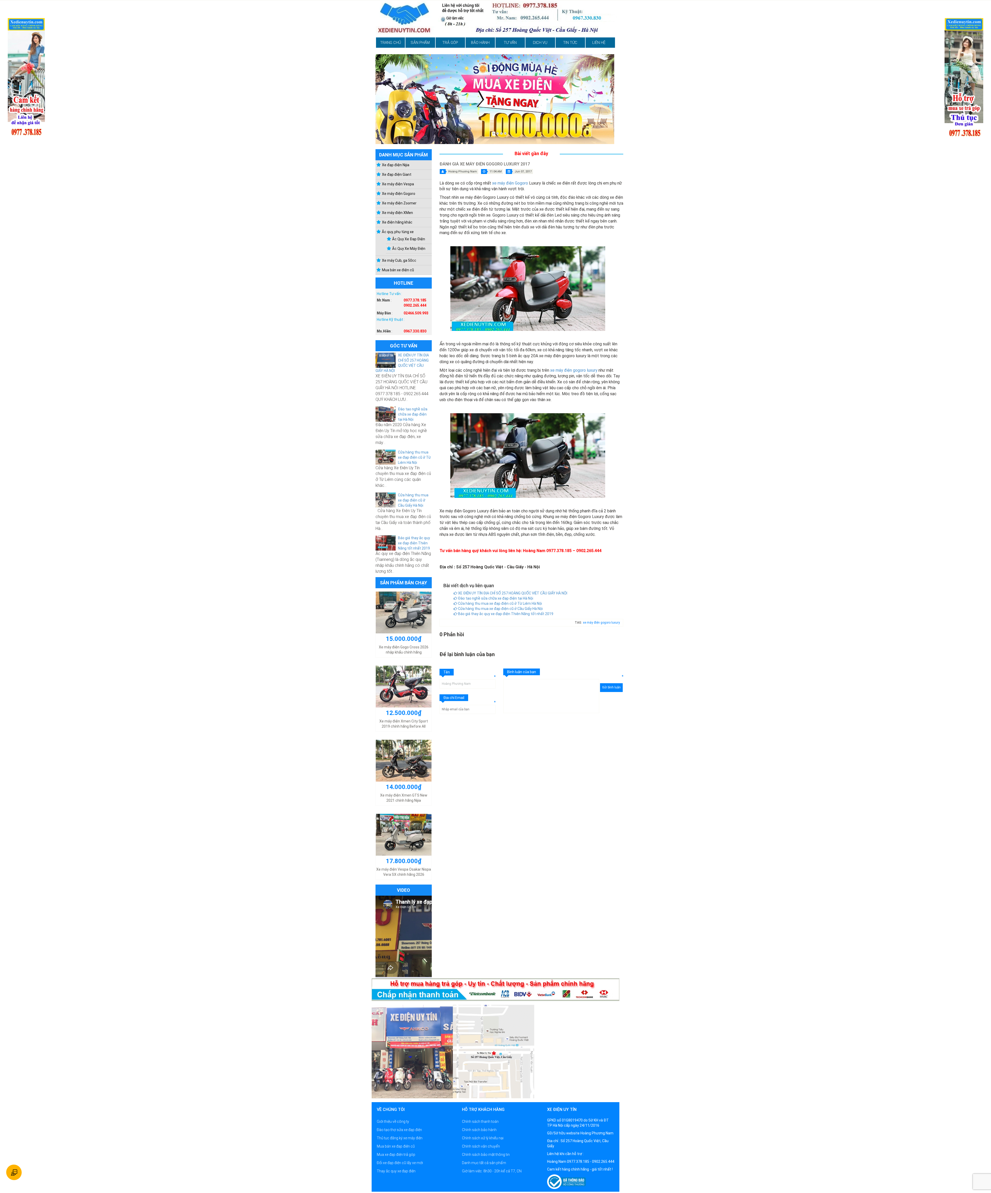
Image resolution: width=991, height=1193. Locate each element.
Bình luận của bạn (521, 672)
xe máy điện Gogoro (510, 183)
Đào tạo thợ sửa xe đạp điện (399, 1130)
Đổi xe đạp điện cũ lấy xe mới (400, 1163)
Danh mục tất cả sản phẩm (484, 1163)
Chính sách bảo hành (479, 1130)
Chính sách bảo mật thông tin (486, 1154)
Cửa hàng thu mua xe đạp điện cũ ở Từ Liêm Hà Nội (414, 457)
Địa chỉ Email (453, 698)
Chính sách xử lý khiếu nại (483, 1138)
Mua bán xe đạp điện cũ (396, 1146)
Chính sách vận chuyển (481, 1146)
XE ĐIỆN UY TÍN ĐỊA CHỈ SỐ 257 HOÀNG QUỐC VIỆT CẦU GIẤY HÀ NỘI (512, 593)
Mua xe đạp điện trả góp (396, 1154)
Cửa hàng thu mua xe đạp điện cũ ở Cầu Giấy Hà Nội (413, 500)
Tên (446, 672)
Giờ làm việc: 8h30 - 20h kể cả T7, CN (492, 1171)
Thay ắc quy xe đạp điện (396, 1171)
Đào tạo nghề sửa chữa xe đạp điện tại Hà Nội (412, 414)
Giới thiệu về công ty (393, 1121)
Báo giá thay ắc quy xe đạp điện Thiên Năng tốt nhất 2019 (414, 543)
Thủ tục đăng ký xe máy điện (399, 1138)
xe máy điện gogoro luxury (573, 370)
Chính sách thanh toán (480, 1121)
